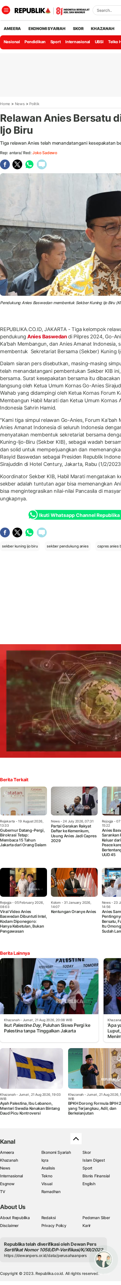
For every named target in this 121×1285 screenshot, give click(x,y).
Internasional (77, 41)
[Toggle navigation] (6, 10)
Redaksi (48, 1217)
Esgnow (7, 1183)
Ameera (7, 1152)
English (88, 1183)
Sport (55, 41)
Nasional (12, 41)
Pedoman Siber (96, 1217)
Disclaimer (9, 1225)
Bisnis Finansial (96, 1175)
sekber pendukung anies (67, 546)
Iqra (44, 1160)
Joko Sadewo (44, 152)
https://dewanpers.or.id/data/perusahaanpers (45, 1255)
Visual (46, 1183)
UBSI (99, 41)
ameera (12, 28)
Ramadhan (50, 1191)
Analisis (48, 1168)
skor (78, 28)
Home (5, 103)
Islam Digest (93, 1160)
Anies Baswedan (47, 336)
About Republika (15, 1217)
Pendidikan (35, 41)
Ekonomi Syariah (47, 28)
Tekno (46, 1175)
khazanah (102, 28)
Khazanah (9, 1160)
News (20, 103)
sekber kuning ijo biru (20, 546)
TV (2, 1191)
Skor (86, 1152)
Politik (34, 103)
